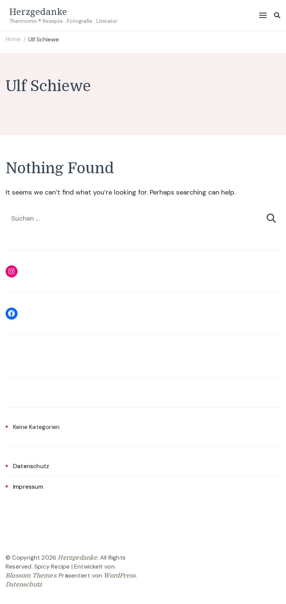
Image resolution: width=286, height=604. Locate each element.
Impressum (28, 487)
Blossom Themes (31, 575)
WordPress (120, 575)
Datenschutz (31, 466)
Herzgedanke (38, 11)
